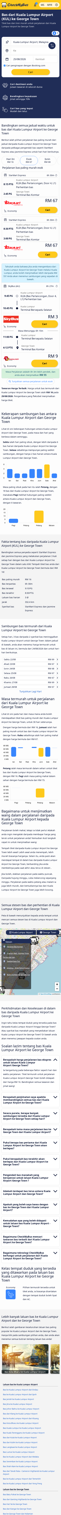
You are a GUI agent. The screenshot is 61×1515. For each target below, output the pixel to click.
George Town (49, 935)
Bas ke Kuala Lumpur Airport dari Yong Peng (22, 1486)
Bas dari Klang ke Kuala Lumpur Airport (20, 1416)
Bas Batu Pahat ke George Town (17, 1497)
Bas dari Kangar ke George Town (17, 1511)
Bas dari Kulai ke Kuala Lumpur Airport (20, 1440)
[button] (33, 944)
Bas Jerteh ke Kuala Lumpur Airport (18, 1402)
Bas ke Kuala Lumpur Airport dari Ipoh (20, 1397)
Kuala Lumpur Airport (22, 935)
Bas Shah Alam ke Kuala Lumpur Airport (20, 1469)
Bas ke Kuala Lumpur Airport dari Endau (20, 1392)
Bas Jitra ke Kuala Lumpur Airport (17, 1406)
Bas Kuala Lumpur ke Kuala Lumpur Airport (22, 1430)
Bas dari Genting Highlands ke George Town (22, 1502)
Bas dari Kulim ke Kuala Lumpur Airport (20, 1445)
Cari (47, 210)
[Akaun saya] (35, 4)
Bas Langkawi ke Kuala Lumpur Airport (20, 1450)
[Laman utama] (16, 4)
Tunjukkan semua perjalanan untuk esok (32, 381)
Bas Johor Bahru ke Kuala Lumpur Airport (21, 1411)
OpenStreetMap (46, 997)
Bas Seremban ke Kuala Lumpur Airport (20, 1464)
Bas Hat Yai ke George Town (15, 1507)
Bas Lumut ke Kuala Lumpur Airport (18, 1454)
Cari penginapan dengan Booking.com (25, 65)
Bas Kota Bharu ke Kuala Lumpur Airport (20, 1426)
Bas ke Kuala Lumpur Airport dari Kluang (21, 1421)
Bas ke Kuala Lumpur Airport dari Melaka (21, 1459)
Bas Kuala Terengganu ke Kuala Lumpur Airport (24, 1435)
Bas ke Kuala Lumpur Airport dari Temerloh (22, 1481)
